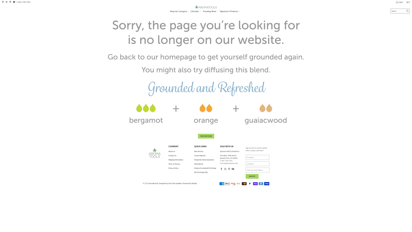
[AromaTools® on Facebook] (3, 2)
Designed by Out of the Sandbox (170, 183)
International (198, 164)
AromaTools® (153, 183)
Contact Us (172, 155)
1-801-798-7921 (24, 2)
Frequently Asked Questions (204, 160)
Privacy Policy (173, 168)
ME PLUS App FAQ (201, 172)
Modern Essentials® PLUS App (205, 168)
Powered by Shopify (190, 183)
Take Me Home (206, 136)
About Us (171, 151)
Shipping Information (175, 160)
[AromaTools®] (206, 7)
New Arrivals (198, 151)
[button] (179, 11)
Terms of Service (174, 164)
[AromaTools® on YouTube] (14, 2)
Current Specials (200, 155)
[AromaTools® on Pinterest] (10, 2)
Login (400, 2)
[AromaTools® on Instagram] (6, 2)
